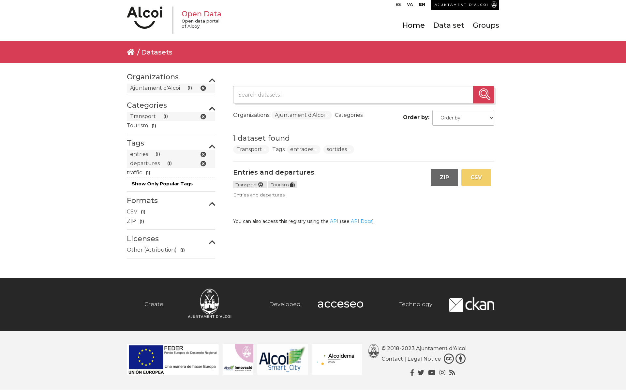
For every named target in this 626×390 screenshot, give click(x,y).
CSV (476, 177)
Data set (448, 25)
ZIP (444, 177)
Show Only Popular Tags (162, 184)
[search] (483, 94)
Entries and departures (273, 172)
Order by (415, 117)
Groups (486, 25)
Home (413, 25)
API (334, 221)
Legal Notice (424, 359)
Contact (392, 359)
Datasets (156, 52)
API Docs (361, 221)
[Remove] (327, 115)
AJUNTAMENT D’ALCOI (462, 5)
